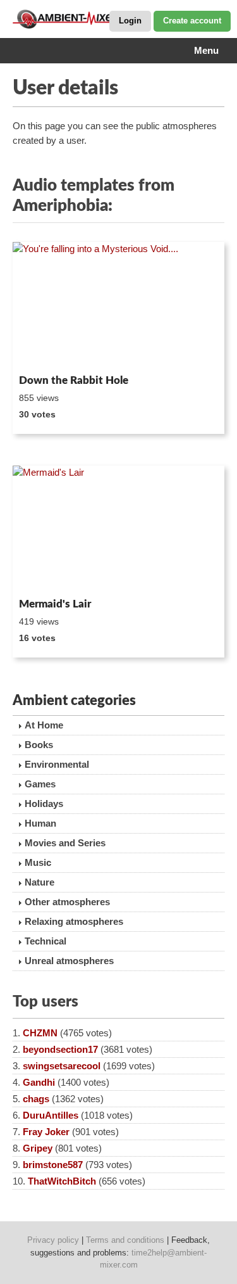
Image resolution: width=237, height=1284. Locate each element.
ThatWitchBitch (62, 1181)
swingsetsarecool (61, 1065)
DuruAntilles (50, 1115)
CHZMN (40, 1032)
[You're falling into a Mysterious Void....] (118, 305)
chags (36, 1098)
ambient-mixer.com (76, 19)
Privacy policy (53, 1240)
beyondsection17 (60, 1049)
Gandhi (39, 1082)
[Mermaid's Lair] (118, 529)
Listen (43, 352)
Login (130, 20)
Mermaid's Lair (55, 604)
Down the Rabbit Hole (73, 380)
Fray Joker (46, 1131)
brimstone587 (53, 1164)
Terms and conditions (125, 1240)
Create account (192, 20)
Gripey (37, 1148)
